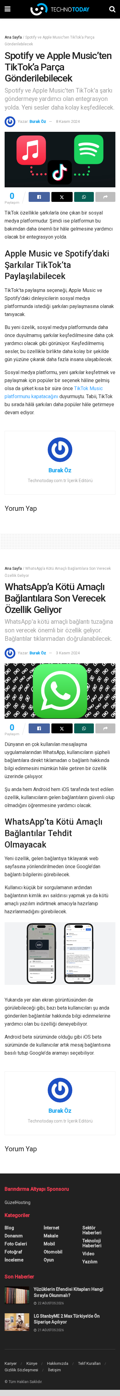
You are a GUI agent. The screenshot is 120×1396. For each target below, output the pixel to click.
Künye (31, 1363)
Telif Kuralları (89, 1363)
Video (88, 1253)
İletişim (54, 1370)
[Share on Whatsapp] (84, 197)
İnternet (51, 1227)
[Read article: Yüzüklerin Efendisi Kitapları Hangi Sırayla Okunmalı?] (17, 1295)
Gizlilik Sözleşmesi (21, 1370)
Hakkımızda (57, 1363)
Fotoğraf (13, 1251)
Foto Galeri (16, 1243)
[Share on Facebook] (39, 197)
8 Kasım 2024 (68, 121)
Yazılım (90, 1261)
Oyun (49, 1259)
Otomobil (53, 1251)
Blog (9, 1227)
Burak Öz (38, 121)
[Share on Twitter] (62, 197)
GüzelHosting (17, 1202)
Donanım (14, 1235)
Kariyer (11, 1363)
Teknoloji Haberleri (92, 1243)
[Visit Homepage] (59, 9)
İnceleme (14, 1259)
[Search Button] (112, 9)
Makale (51, 1235)
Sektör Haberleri (92, 1230)
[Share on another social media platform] (105, 197)
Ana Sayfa (13, 37)
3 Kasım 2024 (68, 653)
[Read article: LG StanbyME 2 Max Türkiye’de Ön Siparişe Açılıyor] (17, 1322)
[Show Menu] (7, 9)
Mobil (49, 1243)
